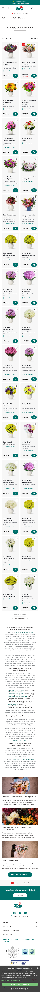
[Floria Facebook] (20, 913)
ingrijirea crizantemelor (20, 740)
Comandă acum (25, 3)
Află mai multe (22, 977)
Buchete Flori (12, 18)
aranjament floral (13, 704)
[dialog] (20, 979)
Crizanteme (21, 18)
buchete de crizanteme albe (16, 693)
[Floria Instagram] (14, 913)
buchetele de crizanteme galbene (18, 697)
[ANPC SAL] (20, 962)
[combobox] (8, 8)
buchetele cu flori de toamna (24, 632)
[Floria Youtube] (25, 913)
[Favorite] (32, 8)
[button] (20, 980)
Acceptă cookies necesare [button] (20, 984)
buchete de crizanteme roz (16, 690)
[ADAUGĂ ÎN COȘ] (15, 76)
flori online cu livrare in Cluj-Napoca (23, 759)
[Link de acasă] (4, 18)
